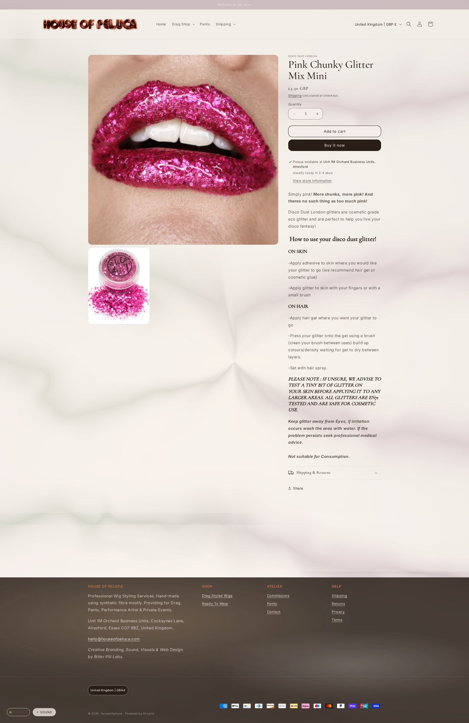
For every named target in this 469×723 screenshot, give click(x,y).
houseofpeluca (111, 713)
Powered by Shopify (139, 713)
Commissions (278, 595)
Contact (274, 612)
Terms (337, 620)
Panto (272, 604)
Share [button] (298, 488)
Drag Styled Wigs (217, 595)
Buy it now (334, 145)
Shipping (295, 95)
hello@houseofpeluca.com (114, 638)
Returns (338, 604)
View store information (312, 181)
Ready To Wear (215, 604)
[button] (183, 24)
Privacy (338, 612)
